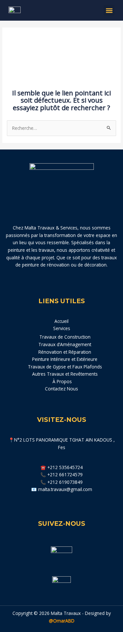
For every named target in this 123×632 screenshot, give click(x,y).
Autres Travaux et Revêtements (65, 374)
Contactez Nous (61, 388)
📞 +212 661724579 (61, 474)
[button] (109, 10)
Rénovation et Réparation (64, 352)
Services (61, 328)
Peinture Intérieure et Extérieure (64, 359)
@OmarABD (61, 621)
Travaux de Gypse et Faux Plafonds (65, 367)
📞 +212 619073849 (61, 482)
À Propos (61, 381)
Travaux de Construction (65, 337)
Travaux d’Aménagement (64, 344)
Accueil (61, 321)
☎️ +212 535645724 (61, 467)
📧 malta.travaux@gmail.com (61, 489)
